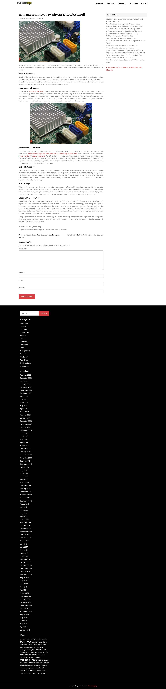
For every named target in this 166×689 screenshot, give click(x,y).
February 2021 (25, 415)
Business (110, 3)
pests (45, 665)
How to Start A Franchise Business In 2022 (122, 33)
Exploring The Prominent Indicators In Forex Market (125, 53)
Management (25, 351)
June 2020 (24, 436)
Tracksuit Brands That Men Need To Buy (121, 38)
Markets (23, 354)
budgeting (44, 639)
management (27, 659)
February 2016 (25, 596)
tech (21, 673)
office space (23, 662)
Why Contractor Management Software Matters (123, 24)
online (29, 662)
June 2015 (24, 621)
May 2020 (23, 439)
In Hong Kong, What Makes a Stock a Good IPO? (124, 26)
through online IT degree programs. (32, 156)
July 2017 (23, 544)
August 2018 (24, 504)
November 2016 (26, 568)
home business (35, 652)
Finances (42, 650)
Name (21, 272)
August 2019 (24, 467)
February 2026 (25, 375)
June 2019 (24, 473)
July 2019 (23, 470)
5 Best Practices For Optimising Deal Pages (122, 45)
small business (28, 670)
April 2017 (23, 553)
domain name (31, 647)
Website (22, 288)
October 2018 (25, 498)
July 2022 (23, 381)
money (46, 660)
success (44, 670)
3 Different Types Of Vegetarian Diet (119, 36)
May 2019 (23, 476)
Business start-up (37, 642)
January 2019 (25, 489)
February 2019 (25, 486)
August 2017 (24, 541)
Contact (144, 3)
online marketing (44, 662)
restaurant (40, 668)
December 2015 (26, 602)
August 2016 (24, 578)
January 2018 (25, 525)
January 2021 (25, 418)
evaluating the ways (36, 91)
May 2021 (23, 406)
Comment (23, 249)
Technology (133, 3)
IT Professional (48, 230)
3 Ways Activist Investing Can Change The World (124, 31)
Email (21, 280)
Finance (23, 335)
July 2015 (23, 618)
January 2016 (25, 599)
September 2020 (26, 430)
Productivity (24, 357)
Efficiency (38, 647)
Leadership (99, 3)
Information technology (33, 230)
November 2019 (26, 458)
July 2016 (23, 581)
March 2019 (24, 482)
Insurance (23, 342)
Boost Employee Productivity (27, 639)
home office (44, 652)
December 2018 (26, 492)
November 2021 (26, 390)
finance (35, 649)
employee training (26, 650)
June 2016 (24, 584)
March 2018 (24, 519)
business (26, 641)
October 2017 (25, 535)
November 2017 (26, 532)
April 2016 (23, 590)
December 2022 (26, 378)
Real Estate (24, 360)
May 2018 (23, 513)
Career (45, 642)
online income (35, 662)
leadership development (35, 657)
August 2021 (24, 396)
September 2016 (26, 575)
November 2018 (26, 495)
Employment (24, 332)
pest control (40, 665)
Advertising (24, 323)
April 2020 (24, 443)
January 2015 (25, 630)
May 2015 (23, 624)
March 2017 (24, 556)
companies (23, 644)
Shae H (40, 18)
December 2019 (26, 455)
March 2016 (24, 593)
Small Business (25, 363)
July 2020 (23, 433)
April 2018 (23, 516)
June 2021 (24, 403)
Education (122, 3)
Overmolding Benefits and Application (120, 48)
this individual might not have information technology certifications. (53, 154)
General (23, 338)
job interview (42, 654)
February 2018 (25, 522)
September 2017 (26, 538)
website (43, 673)
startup (39, 670)
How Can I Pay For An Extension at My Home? (123, 29)
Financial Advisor (25, 652)
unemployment (37, 673)
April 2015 (23, 627)
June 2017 (24, 547)
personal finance (32, 665)
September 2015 (26, 611)
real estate (34, 668)
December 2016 (26, 565)
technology (28, 673)
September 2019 (26, 464)
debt (26, 647)
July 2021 (23, 400)
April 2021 (23, 409)
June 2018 (24, 510)
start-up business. (61, 230)
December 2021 (26, 387)
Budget (38, 639)
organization (24, 665)
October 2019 (25, 461)
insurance (35, 655)
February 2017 (25, 559)
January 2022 (25, 384)
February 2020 (25, 449)
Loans (22, 348)
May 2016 (23, 587)
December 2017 (26, 529)
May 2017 (23, 550)
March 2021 (24, 412)
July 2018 (23, 507)
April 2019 (23, 479)
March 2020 (24, 446)
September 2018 (26, 501)
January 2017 (25, 562)
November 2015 (26, 605)
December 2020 (26, 421)
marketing (38, 660)
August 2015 (24, 615)
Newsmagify (92, 686)
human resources (26, 655)
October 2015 (25, 608)
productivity (25, 668)
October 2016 (25, 572)
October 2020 (25, 427)
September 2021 (26, 393)
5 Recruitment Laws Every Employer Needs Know (124, 50)
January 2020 (25, 452)
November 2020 (26, 424)
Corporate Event (32, 644)
